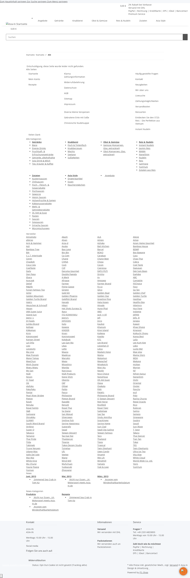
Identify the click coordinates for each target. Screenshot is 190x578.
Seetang (72, 154)
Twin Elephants (140, 448)
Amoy (135, 240)
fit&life (29, 286)
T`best (136, 429)
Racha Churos (140, 398)
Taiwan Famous (105, 432)
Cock (64, 265)
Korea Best (138, 336)
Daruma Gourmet (70, 271)
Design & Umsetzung (137, 568)
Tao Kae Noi (67, 436)
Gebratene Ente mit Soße (76, 117)
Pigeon (29, 398)
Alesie (136, 237)
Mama (100, 355)
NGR (28, 373)
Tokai (135, 442)
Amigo (100, 240)
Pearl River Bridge (35, 395)
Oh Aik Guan (103, 380)
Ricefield (101, 404)
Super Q (30, 429)
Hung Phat (102, 308)
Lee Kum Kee (139, 342)
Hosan (29, 308)
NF (134, 370)
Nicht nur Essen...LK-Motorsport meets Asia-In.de (79, 482)
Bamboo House (140, 246)
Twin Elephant (104, 448)
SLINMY (30, 420)
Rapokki (65, 401)
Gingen (65, 289)
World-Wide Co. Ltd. (143, 460)
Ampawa (101, 280)
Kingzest (137, 330)
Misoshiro (67, 364)
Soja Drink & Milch (41, 160)
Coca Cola (31, 265)
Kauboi (100, 324)
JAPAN (136, 314)
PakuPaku (31, 389)
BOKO (100, 252)
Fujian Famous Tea (35, 289)
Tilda (28, 442)
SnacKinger (103, 420)
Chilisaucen (38, 181)
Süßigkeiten (73, 157)
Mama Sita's (139, 355)
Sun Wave (138, 426)
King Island (103, 330)
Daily (28, 271)
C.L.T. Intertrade (34, 255)
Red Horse (102, 401)
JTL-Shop (144, 572)
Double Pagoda (69, 274)
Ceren (29, 258)
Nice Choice (103, 373)
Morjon (136, 367)
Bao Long (66, 249)
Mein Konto (34, 79)
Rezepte (32, 84)
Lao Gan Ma (67, 342)
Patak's (100, 392)
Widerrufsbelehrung (74, 82)
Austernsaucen (39, 178)
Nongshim (138, 376)
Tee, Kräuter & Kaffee (42, 163)
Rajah (29, 401)
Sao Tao (101, 414)
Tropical (101, 445)
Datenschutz (70, 87)
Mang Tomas (32, 358)
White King (31, 460)
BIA (27, 252)
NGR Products (69, 373)
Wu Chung (31, 464)
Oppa (100, 383)
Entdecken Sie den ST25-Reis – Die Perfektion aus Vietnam (147, 120)
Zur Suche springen (37, 1)
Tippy (100, 442)
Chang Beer (103, 258)
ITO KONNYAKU (69, 314)
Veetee (65, 454)
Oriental (137, 383)
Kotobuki (66, 339)
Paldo (64, 389)
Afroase (65, 280)
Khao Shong (139, 327)
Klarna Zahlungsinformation (74, 75)
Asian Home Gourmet (143, 243)
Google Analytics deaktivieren (17, 565)
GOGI (28, 293)
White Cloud (139, 457)
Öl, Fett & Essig (39, 212)
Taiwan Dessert (69, 432)
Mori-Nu (101, 367)
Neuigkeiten (141, 84)
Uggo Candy (103, 451)
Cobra (136, 261)
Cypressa (101, 268)
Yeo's (135, 464)
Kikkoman (31, 330)
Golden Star (103, 296)
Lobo (135, 345)
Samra (136, 411)
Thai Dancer (139, 436)
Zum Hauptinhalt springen (13, 1)
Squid (136, 423)
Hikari (65, 305)
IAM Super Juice (34, 311)
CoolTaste (30, 268)
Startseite (33, 73)
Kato (64, 324)
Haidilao (137, 299)
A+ (98, 277)
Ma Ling (30, 352)
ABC (135, 277)
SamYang (143, 163)
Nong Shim (67, 376)
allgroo (29, 240)
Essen (70, 181)
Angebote (109, 175)
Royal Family (32, 408)
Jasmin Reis (144, 148)
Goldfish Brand (69, 299)
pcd (135, 392)
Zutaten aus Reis (147, 170)
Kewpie (65, 327)
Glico (99, 289)
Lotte (64, 348)
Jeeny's (65, 317)
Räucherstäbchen (76, 184)
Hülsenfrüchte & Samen (44, 200)
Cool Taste (138, 265)
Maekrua (66, 355)
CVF (63, 268)
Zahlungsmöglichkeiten (147, 101)
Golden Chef (139, 293)
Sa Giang (66, 411)
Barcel (100, 249)
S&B (28, 411)
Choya (100, 261)
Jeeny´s (30, 317)
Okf (63, 383)
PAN (99, 389)
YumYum (143, 167)
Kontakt (139, 79)
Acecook (30, 280)
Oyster (136, 386)
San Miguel (67, 414)
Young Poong (32, 467)
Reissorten (140, 112)
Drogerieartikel (75, 178)
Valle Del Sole (32, 454)
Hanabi (65, 302)
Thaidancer (67, 439)
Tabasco (30, 432)
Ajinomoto (31, 237)
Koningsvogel (68, 336)
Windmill (101, 460)
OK (27, 383)
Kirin (28, 333)
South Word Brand (35, 423)
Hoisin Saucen (39, 197)
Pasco (64, 392)
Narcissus (67, 370)
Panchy (136, 389)
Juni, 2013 (31, 476)
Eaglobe (137, 274)
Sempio (136, 414)
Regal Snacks (139, 401)
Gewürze (36, 194)
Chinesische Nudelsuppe (76, 123)
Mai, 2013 (66, 476)
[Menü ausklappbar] (6, 18)
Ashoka (100, 243)
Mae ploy (137, 352)
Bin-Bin (65, 252)
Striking (30, 426)
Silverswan (67, 417)
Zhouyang (67, 470)
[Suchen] (185, 37)
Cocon (100, 265)
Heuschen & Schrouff (36, 305)
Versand (174, 565)
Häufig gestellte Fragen (146, 73)
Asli (28, 246)
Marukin (66, 358)
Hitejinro (137, 305)
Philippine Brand (105, 395)
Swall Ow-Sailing (105, 429)
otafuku (30, 386)
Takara (136, 432)
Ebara (29, 277)
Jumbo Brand (32, 324)
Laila (135, 339)
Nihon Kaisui (139, 373)
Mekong (137, 361)
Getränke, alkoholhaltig (43, 157)
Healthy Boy (139, 302)
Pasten (35, 216)
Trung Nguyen (33, 448)
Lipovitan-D (103, 345)
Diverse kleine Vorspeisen (77, 112)
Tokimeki (30, 445)
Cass (135, 255)
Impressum (69, 104)
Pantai (29, 392)
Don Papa (31, 274)
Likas (64, 345)
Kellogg (29, 327)
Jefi (98, 317)
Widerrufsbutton (37, 560)
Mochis (71, 151)
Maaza (65, 352)
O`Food (30, 380)
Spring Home (103, 423)
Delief (29, 283)
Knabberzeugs (75, 148)
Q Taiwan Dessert (106, 398)
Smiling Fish (68, 420)
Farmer (65, 283)
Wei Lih (101, 457)
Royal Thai (67, 408)
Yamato (101, 464)
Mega (64, 361)
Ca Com (65, 255)
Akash (65, 237)
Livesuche (140, 95)
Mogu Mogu (32, 367)
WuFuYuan (67, 464)
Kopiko (100, 336)
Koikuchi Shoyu (140, 333)
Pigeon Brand (68, 398)
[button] (115, 6)
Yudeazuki (67, 467)
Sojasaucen (37, 222)
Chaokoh (30, 261)
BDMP (136, 249)
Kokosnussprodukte (42, 203)
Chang (65, 258)
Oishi (135, 380)
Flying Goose (68, 286)
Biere (34, 145)
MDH (135, 358)
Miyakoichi (102, 364)
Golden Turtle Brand (36, 299)
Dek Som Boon (140, 271)
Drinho (100, 274)
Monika (65, 367)
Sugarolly (66, 426)
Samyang (30, 414)
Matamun (102, 358)
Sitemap (68, 98)
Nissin (29, 376)
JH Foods (30, 320)
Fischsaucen (38, 191)
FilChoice (137, 283)
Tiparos (65, 442)
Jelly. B (136, 317)
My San (29, 370)
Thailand (101, 439)
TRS (135, 445)
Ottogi (65, 386)
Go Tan (136, 289)
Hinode (100, 305)
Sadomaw (102, 411)
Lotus (100, 348)
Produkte (31, 494)
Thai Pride (31, 439)
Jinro (99, 320)
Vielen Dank (34, 134)
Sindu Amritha (104, 417)
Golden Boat (103, 293)
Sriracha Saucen (40, 225)
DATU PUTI (102, 271)
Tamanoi (30, 436)
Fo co (99, 286)
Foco (135, 286)
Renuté (65, 404)
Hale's (29, 302)
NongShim (144, 154)
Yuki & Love (103, 467)
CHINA (65, 261)
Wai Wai (30, 457)
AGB (66, 93)
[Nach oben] (1, 576)
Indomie (137, 311)
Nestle (100, 370)
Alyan (64, 240)
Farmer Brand (104, 283)
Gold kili (66, 293)
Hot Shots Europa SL (72, 308)
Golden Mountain (34, 296)
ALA (99, 237)
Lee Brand (102, 342)
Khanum (101, 327)
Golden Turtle (140, 296)
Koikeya (101, 333)
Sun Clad (101, 426)
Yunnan (30, 470)
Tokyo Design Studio (72, 445)
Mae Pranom (32, 355)
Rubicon (137, 408)
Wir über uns (141, 90)
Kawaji (136, 324)
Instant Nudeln (142, 129)
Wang (64, 457)
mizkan (136, 364)
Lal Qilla (30, 342)
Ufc (63, 451)
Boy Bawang (139, 252)
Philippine (67, 395)
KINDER (65, 330)
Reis (141, 160)
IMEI (99, 311)
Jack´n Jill (102, 314)
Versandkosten (142, 106)
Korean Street (33, 339)
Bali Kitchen (103, 246)
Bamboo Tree (32, 249)
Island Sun (31, 314)
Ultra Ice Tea (139, 451)
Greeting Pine (104, 299)
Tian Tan (137, 439)
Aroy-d (65, 243)
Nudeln (142, 157)
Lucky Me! (138, 348)
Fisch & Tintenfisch (77, 145)
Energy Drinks (39, 148)
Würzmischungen (41, 228)
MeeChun (31, 361)
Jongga (136, 320)
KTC (99, 339)
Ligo (28, 345)
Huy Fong (137, 308)
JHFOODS (66, 320)
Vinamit (101, 454)
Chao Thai (138, 258)
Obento (65, 380)
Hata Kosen (103, 302)
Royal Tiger (102, 408)
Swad (64, 429)
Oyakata (101, 386)
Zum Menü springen (57, 1)
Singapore (138, 417)
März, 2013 (102, 476)
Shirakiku (30, 417)
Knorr (64, 333)
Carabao (101, 255)
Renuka (30, 404)
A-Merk (65, 277)
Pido (135, 395)
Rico (135, 404)
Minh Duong (32, 364)
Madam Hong (104, 352)
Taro (99, 436)
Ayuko (65, 246)
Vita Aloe (137, 454)
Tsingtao (66, 448)
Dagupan (137, 268)
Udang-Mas (32, 451)
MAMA (142, 151)
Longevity (30, 348)
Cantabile (137, 280)
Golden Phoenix (69, 296)
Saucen (35, 219)
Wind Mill (66, 460)
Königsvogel (32, 336)
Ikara (64, 311)
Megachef (102, 361)
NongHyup (102, 376)
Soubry (136, 420)
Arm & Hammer (34, 243)
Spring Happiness (70, 423)
